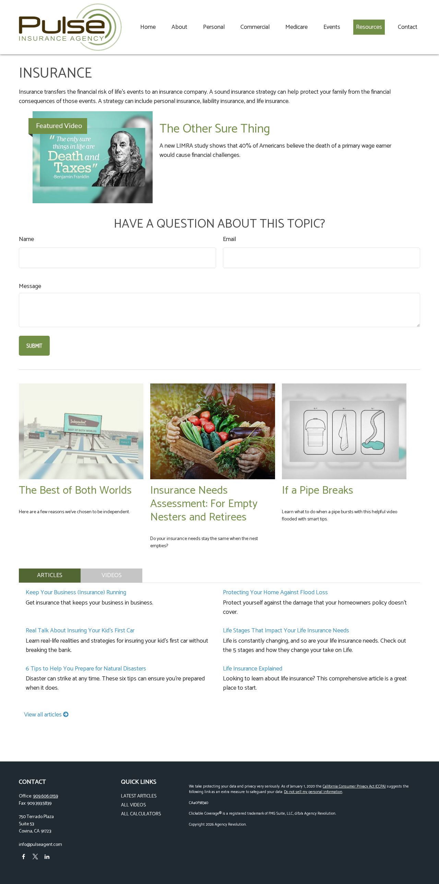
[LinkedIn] (46, 856)
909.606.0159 (45, 796)
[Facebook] (23, 856)
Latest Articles (138, 796)
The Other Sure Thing (214, 129)
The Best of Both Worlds (75, 490)
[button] (148, 27)
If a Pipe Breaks (317, 490)
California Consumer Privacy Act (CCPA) (354, 786)
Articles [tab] (49, 575)
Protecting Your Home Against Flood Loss (275, 592)
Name (26, 239)
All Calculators (141, 814)
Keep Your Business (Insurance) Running (76, 592)
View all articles (43, 715)
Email (229, 239)
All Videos (133, 805)
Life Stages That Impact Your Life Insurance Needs (286, 630)
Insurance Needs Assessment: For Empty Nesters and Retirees (204, 503)
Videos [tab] (112, 575)
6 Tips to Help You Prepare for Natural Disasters (86, 669)
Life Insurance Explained (252, 669)
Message (30, 286)
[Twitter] (35, 856)
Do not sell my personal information (313, 792)
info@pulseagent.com (40, 844)
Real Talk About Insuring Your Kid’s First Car (80, 630)
